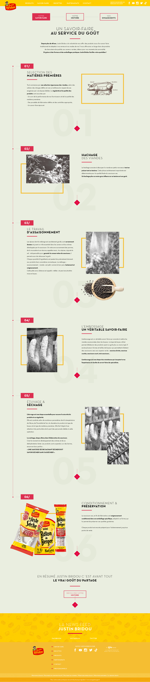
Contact (87, 3)
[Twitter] (141, 3)
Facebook (56, 638)
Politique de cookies (70, 675)
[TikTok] (145, 3)
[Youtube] (133, 3)
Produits (57, 655)
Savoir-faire (59, 647)
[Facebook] (129, 3)
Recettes (58, 3)
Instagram (75, 638)
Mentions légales (37, 675)
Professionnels (60, 668)
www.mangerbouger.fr (93, 680)
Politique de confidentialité (53, 675)
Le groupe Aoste (113, 675)
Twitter (93, 638)
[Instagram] (137, 3)
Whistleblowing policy (85, 675)
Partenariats (59, 660)
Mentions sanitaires (100, 675)
